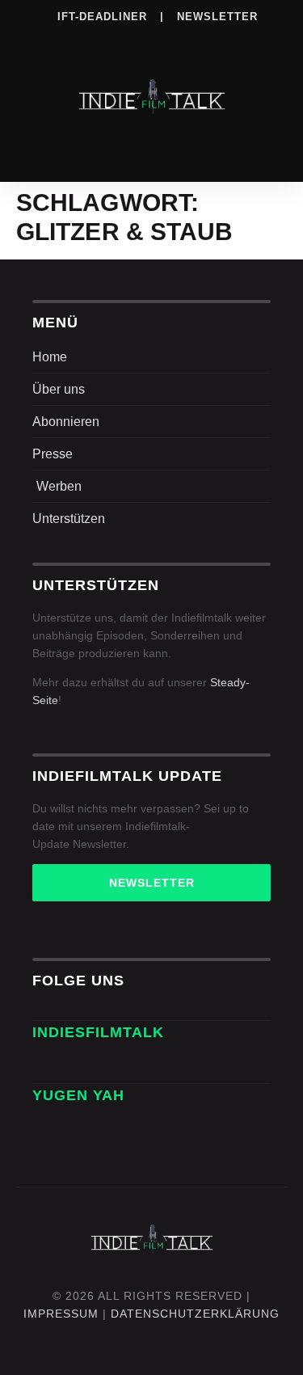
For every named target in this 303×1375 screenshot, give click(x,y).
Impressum (61, 1313)
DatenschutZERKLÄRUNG (195, 1313)
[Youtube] (251, 39)
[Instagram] (85, 39)
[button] (152, 147)
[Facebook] (52, 39)
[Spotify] (151, 39)
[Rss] (218, 39)
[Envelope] (50, 1065)
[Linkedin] (118, 39)
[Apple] (185, 39)
